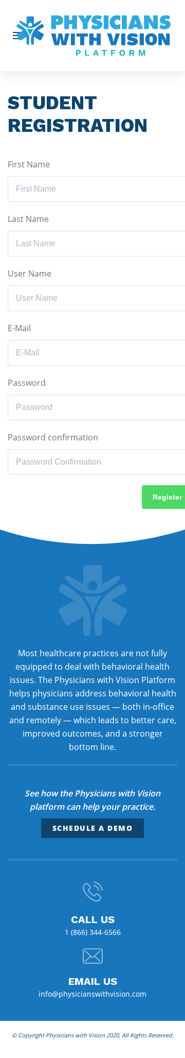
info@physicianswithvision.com (92, 994)
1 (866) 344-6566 (93, 932)
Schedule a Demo (92, 828)
